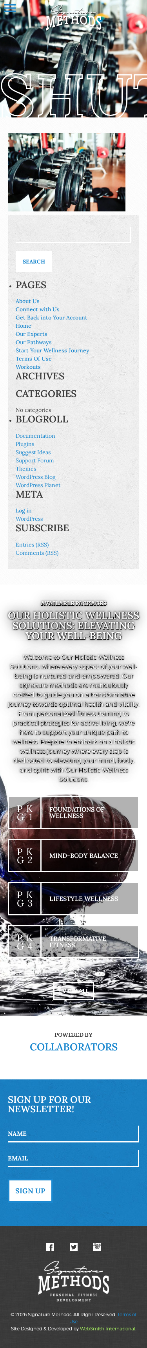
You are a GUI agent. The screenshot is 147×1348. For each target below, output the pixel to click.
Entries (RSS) (32, 544)
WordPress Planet (38, 485)
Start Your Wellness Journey (52, 350)
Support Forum (35, 460)
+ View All (73, 990)
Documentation (35, 435)
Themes (26, 468)
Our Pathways (34, 342)
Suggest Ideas (33, 452)
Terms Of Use (34, 358)
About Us (28, 301)
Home (23, 325)
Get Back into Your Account (51, 317)
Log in (24, 510)
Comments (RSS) (37, 552)
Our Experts (31, 333)
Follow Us (74, 1247)
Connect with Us (38, 309)
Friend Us (50, 1247)
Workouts (28, 366)
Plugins (25, 444)
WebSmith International (107, 1329)
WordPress (29, 518)
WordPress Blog (36, 476)
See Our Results (97, 1247)
